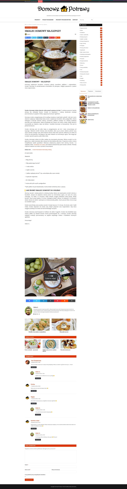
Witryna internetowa (56, 469)
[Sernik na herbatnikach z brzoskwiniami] (83, 115)
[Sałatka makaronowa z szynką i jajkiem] (51, 344)
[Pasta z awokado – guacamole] (33, 344)
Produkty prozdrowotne (63, 19)
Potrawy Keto (83, 84)
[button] (50, 277)
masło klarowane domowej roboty (42, 149)
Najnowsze (83, 91)
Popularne (90, 91)
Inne (81, 69)
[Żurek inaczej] (83, 121)
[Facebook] (34, 314)
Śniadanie (34, 27)
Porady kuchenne (84, 60)
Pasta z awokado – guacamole (31, 349)
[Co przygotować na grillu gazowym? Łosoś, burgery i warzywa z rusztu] (83, 103)
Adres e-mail (27, 469)
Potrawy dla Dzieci (84, 47)
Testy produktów (84, 67)
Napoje (81, 78)
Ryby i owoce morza (84, 52)
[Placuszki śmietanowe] (68, 344)
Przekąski (34, 24)
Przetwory (82, 80)
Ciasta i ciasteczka (84, 34)
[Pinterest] (37, 314)
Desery (81, 65)
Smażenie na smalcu (40, 144)
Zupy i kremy (83, 43)
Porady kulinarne (47, 19)
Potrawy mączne (83, 36)
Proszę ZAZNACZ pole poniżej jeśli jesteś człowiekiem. (35, 474)
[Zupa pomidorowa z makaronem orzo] (83, 97)
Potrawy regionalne (84, 56)
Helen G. (28, 34)
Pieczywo (82, 58)
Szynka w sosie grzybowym (94, 107)
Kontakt (75, 19)
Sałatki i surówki (83, 39)
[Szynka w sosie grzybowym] (83, 109)
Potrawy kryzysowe (84, 71)
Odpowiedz (33, 367)
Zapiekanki (82, 50)
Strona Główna (29, 24)
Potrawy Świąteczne (84, 41)
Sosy (81, 76)
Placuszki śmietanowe (65, 349)
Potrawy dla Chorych (84, 74)
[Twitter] (36, 314)
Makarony (82, 63)
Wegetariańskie (83, 28)
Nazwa (26, 464)
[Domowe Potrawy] (63, 8)
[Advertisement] (50, 99)
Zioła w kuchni (83, 82)
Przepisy (37, 19)
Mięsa (81, 30)
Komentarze (98, 91)
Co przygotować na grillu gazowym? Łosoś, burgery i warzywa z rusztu (93, 103)
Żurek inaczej (91, 119)
